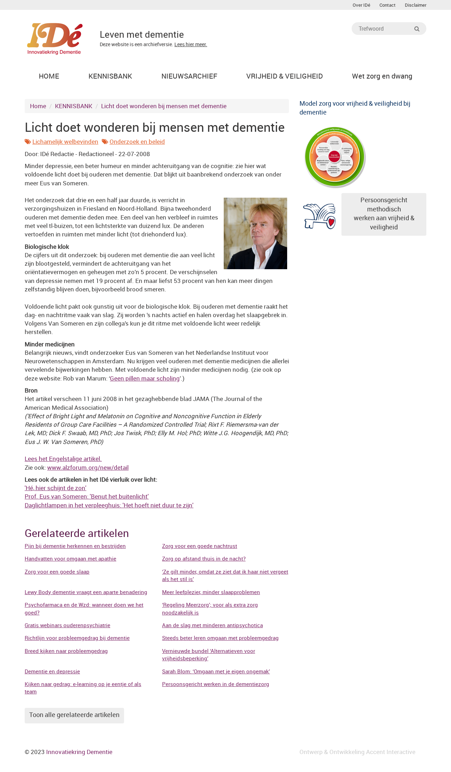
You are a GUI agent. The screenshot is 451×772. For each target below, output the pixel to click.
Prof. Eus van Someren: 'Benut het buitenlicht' (87, 496)
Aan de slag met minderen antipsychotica (212, 625)
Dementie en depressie (52, 671)
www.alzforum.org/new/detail (88, 467)
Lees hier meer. (190, 44)
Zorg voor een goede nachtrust (199, 545)
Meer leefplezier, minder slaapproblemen (211, 591)
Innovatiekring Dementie (79, 752)
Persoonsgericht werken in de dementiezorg (215, 683)
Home (38, 106)
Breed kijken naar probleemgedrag (66, 650)
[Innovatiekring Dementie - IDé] (55, 38)
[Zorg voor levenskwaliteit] (334, 156)
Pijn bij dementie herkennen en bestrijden (75, 545)
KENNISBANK (73, 106)
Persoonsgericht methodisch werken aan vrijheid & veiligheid (384, 213)
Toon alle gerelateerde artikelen (74, 714)
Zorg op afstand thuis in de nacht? (204, 558)
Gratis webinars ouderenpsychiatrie (67, 625)
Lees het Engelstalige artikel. (63, 459)
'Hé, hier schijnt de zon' (55, 488)
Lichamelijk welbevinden (65, 141)
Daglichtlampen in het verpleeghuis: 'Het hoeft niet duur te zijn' (109, 505)
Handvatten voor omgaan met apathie (70, 558)
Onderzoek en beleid (137, 141)
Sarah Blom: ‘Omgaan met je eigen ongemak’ (216, 671)
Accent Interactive (390, 752)
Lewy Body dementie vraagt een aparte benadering (86, 591)
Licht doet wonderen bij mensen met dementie (164, 106)
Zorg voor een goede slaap (57, 571)
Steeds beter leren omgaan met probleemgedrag (220, 637)
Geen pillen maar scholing (145, 378)
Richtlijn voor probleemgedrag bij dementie (77, 637)
